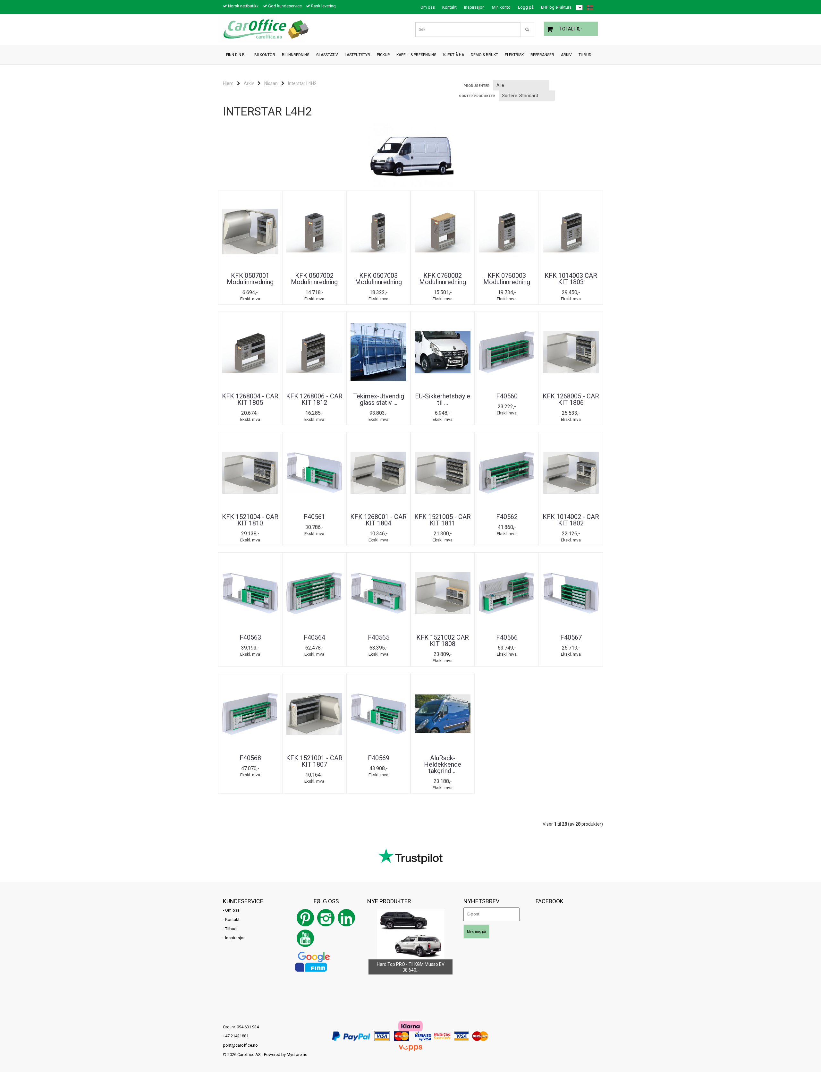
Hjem (228, 83)
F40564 (314, 637)
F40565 (378, 637)
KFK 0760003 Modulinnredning (506, 278)
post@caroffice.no (240, 1045)
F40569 (378, 758)
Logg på (526, 7)
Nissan (271, 83)
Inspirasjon (474, 7)
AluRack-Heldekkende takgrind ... (442, 764)
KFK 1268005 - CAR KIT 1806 (571, 399)
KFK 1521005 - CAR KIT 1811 (442, 520)
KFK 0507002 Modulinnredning (314, 278)
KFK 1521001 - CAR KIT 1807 (314, 761)
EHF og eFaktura (556, 7)
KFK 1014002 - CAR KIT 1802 (571, 520)
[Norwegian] (588, 7)
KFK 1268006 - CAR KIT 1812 (314, 399)
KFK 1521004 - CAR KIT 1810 (250, 520)
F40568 (250, 758)
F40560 (507, 396)
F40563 (250, 637)
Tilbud (231, 928)
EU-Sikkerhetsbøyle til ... (442, 399)
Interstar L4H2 (302, 83)
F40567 (571, 637)
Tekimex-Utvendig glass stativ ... (378, 399)
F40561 (314, 517)
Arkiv (249, 83)
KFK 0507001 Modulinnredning (250, 278)
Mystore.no (297, 1054)
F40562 (507, 517)
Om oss (427, 7)
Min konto (501, 7)
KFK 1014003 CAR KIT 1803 (571, 278)
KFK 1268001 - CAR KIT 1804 (378, 520)
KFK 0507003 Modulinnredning (378, 278)
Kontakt (449, 7)
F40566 (507, 637)
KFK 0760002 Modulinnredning (442, 278)
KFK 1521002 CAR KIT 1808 (442, 640)
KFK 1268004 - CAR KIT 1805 (250, 399)
